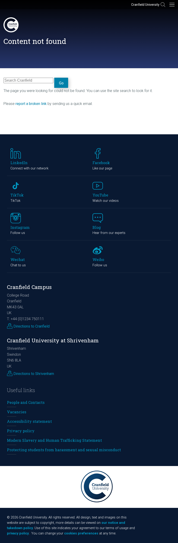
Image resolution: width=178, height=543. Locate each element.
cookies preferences (81, 533)
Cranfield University (145, 4)
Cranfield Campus (29, 287)
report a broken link (31, 103)
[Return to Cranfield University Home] (11, 24)
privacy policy (18, 533)
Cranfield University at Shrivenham (53, 340)
